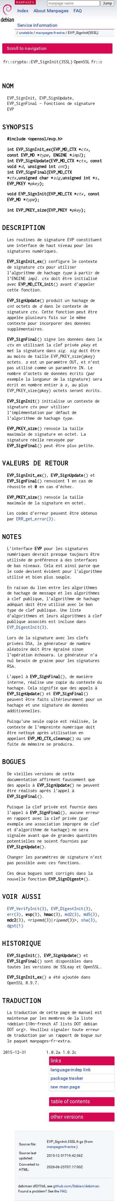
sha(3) (88, 920)
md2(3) (72, 914)
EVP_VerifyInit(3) (27, 908)
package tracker (67, 1078)
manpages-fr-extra (50, 33)
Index (22, 10)
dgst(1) (15, 925)
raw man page (65, 1087)
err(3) (14, 914)
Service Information (37, 25)
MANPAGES (25, 2)
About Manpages (51, 10)
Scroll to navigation (27, 48)
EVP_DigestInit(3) (27, 627)
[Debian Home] (7, 11)
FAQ (78, 10)
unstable (26, 33)
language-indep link (71, 1069)
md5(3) (90, 914)
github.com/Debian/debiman (76, 1186)
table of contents (70, 1101)
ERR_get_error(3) (34, 518)
